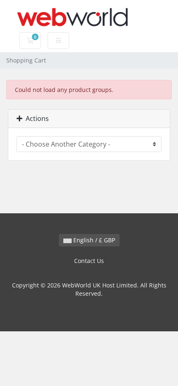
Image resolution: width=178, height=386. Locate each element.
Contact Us (89, 261)
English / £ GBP (93, 240)
